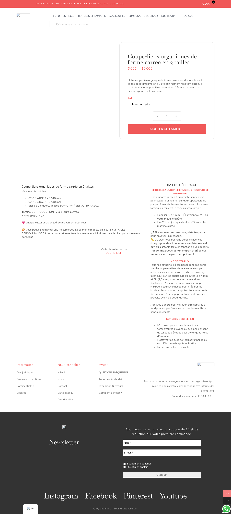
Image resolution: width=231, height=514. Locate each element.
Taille (131, 98)
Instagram (61, 496)
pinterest (138, 496)
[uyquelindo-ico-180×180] (23, 15)
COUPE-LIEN (114, 253)
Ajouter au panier (164, 129)
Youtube (173, 496)
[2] (64, 105)
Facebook (101, 496)
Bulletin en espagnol (138, 463)
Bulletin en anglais (137, 467)
